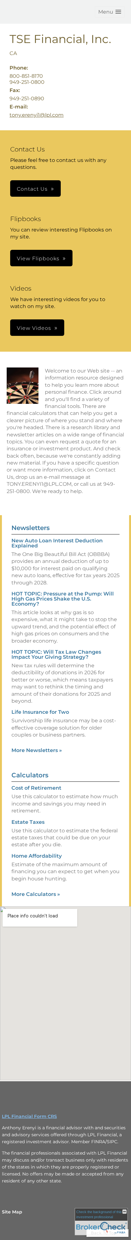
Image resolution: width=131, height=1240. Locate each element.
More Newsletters (36, 750)
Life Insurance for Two (40, 712)
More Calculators (35, 894)
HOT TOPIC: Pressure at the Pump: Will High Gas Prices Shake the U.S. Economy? (62, 599)
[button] (110, 11)
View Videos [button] (34, 328)
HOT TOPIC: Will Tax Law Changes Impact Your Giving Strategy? (56, 654)
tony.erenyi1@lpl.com (37, 115)
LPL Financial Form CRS (29, 1116)
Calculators (29, 775)
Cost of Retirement (36, 788)
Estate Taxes (28, 822)
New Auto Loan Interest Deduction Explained (57, 543)
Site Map (12, 1212)
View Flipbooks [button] (38, 259)
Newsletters (30, 528)
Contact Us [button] (32, 189)
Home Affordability (36, 856)
